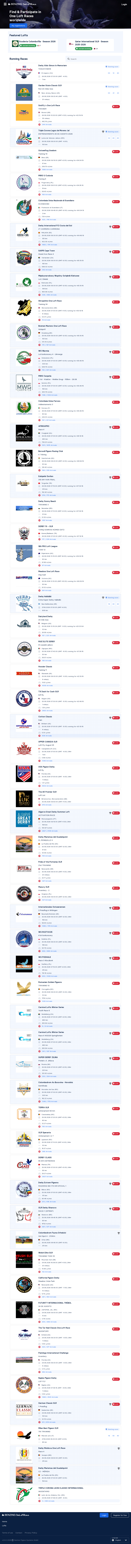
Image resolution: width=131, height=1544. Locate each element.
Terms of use (7, 1533)
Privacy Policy (31, 1533)
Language (115, 1538)
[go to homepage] (22, 4)
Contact (18, 1533)
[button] (5, 4)
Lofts (4, 1525)
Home (4, 1521)
